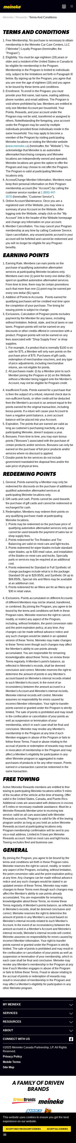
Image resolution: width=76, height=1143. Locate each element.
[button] (5, 1134)
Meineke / (9, 17)
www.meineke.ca (17, 145)
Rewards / (22, 17)
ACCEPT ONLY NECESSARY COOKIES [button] (23, 1129)
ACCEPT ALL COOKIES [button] (57, 1129)
